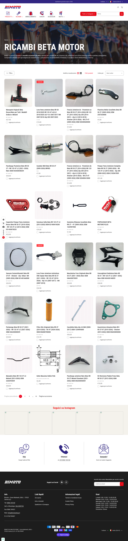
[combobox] (109, 14)
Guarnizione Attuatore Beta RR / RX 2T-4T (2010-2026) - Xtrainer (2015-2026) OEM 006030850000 (109, 329)
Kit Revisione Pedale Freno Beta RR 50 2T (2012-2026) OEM (109, 377)
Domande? (103, 457)
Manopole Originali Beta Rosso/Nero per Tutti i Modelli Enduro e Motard (16, 112)
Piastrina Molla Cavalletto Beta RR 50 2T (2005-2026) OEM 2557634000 (110, 112)
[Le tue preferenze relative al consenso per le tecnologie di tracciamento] (3, 539)
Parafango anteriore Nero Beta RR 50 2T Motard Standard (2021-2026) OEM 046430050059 (78, 378)
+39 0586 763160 (64, 460)
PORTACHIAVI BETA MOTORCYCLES (104, 223)
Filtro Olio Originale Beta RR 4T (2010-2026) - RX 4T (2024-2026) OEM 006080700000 (48, 329)
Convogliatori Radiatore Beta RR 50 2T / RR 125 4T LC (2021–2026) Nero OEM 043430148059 (110, 275)
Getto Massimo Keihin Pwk (46, 376)
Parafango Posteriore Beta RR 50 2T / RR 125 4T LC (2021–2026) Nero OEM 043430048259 (17, 168)
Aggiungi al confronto (14, 122)
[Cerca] (122, 14)
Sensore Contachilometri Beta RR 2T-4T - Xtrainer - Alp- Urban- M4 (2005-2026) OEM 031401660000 (17, 275)
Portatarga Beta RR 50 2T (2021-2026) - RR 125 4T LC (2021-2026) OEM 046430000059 (18, 329)
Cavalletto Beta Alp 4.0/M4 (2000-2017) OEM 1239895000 (79, 328)
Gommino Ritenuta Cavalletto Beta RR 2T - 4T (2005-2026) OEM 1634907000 (79, 224)
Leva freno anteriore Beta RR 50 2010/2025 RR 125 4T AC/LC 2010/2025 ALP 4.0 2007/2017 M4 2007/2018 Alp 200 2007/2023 (49, 113)
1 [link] (20, 396)
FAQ (24, 457)
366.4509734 (19, 506)
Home (6, 40)
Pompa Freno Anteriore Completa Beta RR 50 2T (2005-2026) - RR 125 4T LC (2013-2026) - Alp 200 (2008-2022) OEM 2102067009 (109, 169)
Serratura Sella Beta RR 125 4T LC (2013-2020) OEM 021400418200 (48, 223)
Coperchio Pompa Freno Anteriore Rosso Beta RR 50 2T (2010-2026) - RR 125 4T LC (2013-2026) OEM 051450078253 (18, 225)
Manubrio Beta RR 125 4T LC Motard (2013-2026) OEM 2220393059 (16, 378)
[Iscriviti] (122, 484)
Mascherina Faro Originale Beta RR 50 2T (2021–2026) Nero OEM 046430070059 (79, 275)
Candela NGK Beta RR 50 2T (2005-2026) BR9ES (46, 167)
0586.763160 (11, 503)
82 (36, 396)
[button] (8, 14)
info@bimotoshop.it (14, 513)
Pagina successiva (45, 396)
